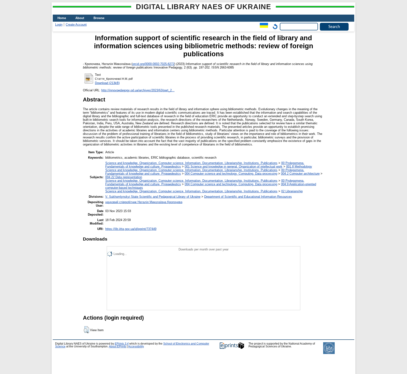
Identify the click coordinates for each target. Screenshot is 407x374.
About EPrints (117, 346)
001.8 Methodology (299, 166)
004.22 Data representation (123, 177)
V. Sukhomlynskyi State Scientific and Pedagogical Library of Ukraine (152, 196)
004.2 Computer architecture (300, 173)
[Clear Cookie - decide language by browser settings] (274, 26)
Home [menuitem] (61, 18)
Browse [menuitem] (99, 18)
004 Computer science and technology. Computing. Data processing (231, 173)
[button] (86, 329)
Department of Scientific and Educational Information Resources (248, 196)
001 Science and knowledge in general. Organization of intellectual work (233, 166)
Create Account (76, 24)
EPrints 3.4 (122, 343)
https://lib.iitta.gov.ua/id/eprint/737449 (130, 229)
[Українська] (262, 26)
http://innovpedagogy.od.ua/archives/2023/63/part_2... (138, 90)
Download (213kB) (107, 83)
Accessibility (136, 346)
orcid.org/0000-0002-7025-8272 (153, 64)
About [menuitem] (79, 18)
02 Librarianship (292, 191)
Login (58, 24)
